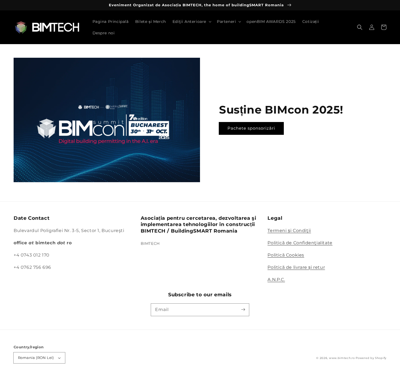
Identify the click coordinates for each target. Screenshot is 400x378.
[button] (360, 27)
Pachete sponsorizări (251, 128)
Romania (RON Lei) (36, 357)
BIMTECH (150, 243)
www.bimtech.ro (342, 358)
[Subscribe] (243, 310)
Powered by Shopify (371, 358)
